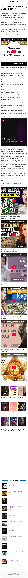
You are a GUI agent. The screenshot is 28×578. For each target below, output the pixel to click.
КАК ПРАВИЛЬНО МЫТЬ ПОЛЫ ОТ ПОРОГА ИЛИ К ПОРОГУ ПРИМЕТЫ (15, 514)
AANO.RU (14, 1)
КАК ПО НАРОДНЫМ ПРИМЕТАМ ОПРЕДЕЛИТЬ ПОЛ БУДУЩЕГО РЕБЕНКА (17, 537)
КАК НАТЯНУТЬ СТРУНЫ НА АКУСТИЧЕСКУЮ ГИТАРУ (14, 560)
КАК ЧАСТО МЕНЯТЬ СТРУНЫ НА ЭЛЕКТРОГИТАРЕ (15, 492)
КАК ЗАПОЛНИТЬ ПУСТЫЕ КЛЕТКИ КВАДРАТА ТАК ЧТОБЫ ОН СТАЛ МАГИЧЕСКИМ (15, 553)
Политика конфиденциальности (14, 574)
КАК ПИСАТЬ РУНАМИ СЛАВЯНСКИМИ (16, 544)
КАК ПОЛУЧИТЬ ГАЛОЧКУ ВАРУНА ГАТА (16, 521)
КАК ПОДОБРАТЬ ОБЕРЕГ (13, 499)
